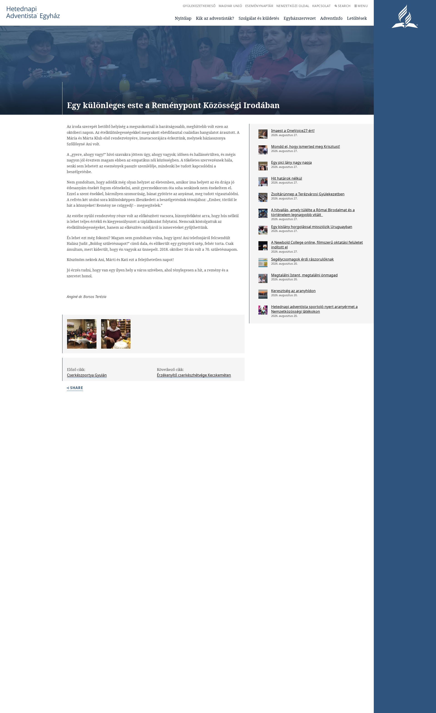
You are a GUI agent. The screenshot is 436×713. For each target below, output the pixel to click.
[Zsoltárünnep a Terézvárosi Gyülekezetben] (263, 197)
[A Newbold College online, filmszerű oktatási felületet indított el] (263, 245)
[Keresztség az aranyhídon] (263, 294)
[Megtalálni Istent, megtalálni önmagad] (263, 278)
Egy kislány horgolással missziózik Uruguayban (311, 226)
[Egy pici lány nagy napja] (263, 165)
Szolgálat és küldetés (259, 18)
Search (344, 6)
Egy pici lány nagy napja (291, 162)
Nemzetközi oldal (292, 6)
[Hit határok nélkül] (263, 181)
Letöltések (357, 18)
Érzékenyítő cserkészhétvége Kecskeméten (194, 375)
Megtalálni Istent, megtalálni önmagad (304, 275)
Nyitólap (183, 18)
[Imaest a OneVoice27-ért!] (263, 134)
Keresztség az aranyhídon (293, 290)
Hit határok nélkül (286, 178)
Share (76, 388)
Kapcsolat (321, 6)
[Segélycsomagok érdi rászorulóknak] (263, 262)
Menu (363, 6)
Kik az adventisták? (215, 18)
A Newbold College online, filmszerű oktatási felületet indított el (317, 245)
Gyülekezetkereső (199, 6)
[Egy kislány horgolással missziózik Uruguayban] (263, 230)
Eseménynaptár (259, 6)
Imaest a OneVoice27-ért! (293, 130)
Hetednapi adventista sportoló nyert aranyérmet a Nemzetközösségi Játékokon (314, 309)
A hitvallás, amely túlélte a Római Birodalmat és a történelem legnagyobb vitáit (313, 212)
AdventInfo (331, 18)
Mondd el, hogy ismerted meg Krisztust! (305, 146)
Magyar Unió (230, 6)
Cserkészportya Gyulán (87, 375)
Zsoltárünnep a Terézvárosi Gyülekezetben (307, 193)
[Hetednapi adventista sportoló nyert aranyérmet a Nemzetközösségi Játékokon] (263, 310)
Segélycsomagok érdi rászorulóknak (302, 259)
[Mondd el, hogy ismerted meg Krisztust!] (263, 149)
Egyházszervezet (300, 18)
